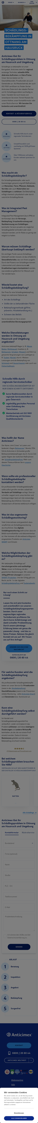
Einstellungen (19, 1113)
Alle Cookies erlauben (19, 1118)
